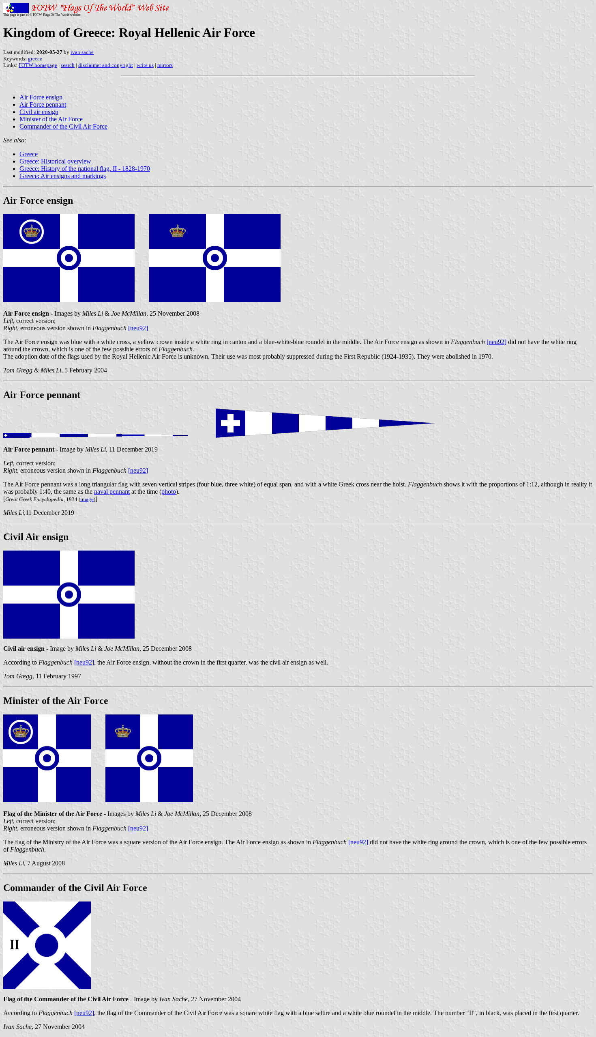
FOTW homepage (38, 65)
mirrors (165, 65)
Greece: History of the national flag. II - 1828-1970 (84, 168)
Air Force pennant (42, 104)
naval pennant (112, 491)
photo (168, 491)
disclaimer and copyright (105, 65)
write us (145, 65)
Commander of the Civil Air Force (63, 126)
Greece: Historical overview (55, 161)
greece (35, 59)
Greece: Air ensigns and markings (62, 175)
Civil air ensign (38, 111)
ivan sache (82, 52)
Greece (28, 154)
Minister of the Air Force (51, 119)
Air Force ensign (40, 97)
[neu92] (138, 328)
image (87, 499)
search (68, 65)
